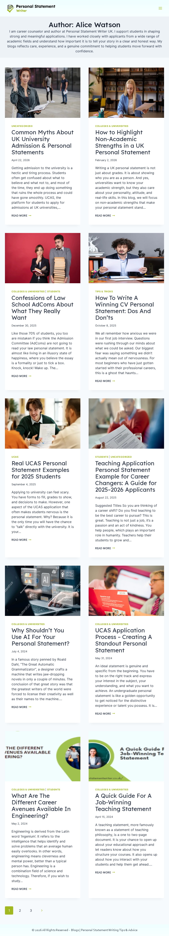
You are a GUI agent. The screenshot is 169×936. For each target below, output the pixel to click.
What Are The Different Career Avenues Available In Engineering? (41, 805)
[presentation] (42, 93)
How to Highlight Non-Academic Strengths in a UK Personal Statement (122, 142)
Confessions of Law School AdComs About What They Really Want (42, 307)
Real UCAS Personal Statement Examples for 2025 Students (40, 470)
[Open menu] (160, 8)
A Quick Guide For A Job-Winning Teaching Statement (123, 802)
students (53, 291)
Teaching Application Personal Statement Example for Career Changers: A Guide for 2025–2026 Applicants (126, 476)
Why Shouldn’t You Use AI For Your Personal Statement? (40, 637)
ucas (15, 456)
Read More (21, 215)
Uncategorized (22, 126)
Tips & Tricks (104, 291)
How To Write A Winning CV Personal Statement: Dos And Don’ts (124, 307)
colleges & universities (111, 126)
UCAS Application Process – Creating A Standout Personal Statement (123, 640)
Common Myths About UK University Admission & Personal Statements (43, 142)
